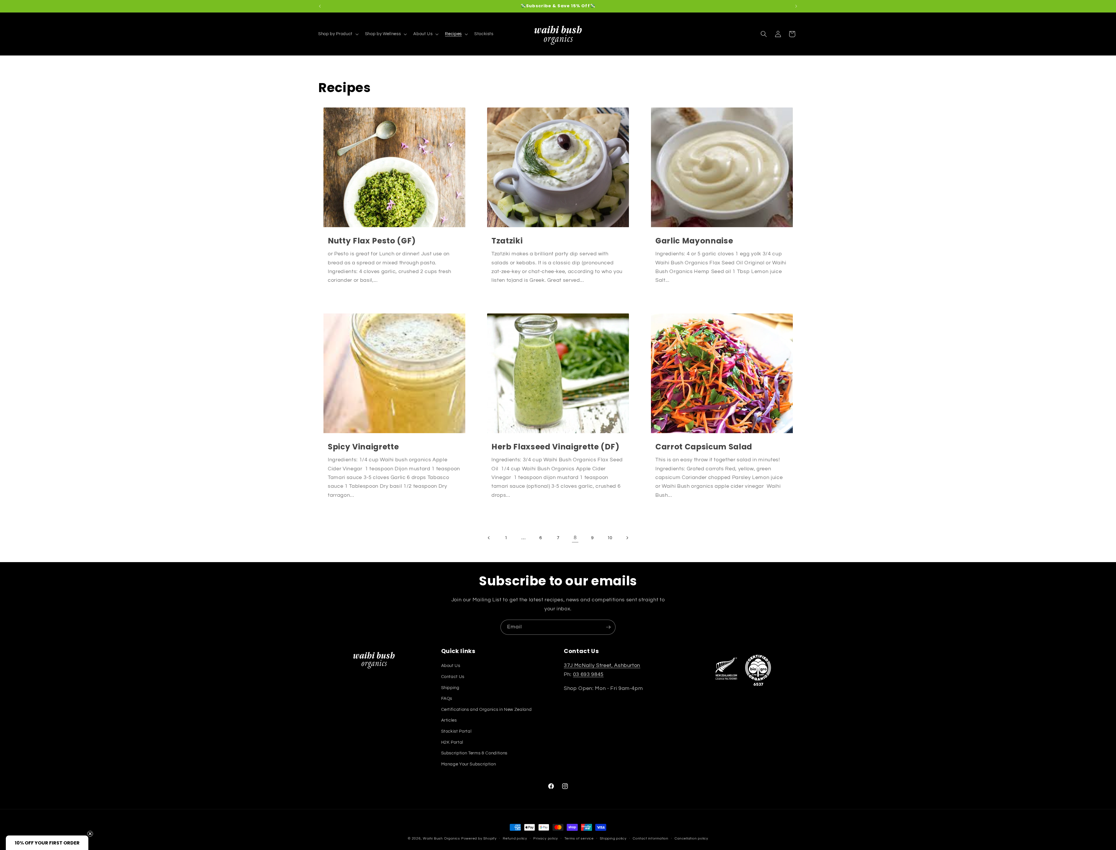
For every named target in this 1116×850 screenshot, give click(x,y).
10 (609, 537)
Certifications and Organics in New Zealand (486, 709)
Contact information (650, 838)
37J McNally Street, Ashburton (602, 665)
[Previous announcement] (320, 6)
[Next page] (627, 538)
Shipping (450, 687)
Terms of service (579, 838)
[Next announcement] (796, 6)
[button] (337, 34)
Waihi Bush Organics (441, 838)
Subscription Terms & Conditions (474, 753)
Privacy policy (545, 838)
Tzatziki (507, 241)
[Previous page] (489, 538)
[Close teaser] (90, 834)
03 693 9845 (588, 674)
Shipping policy (613, 838)
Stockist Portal (456, 731)
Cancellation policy (691, 838)
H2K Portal (452, 742)
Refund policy (515, 838)
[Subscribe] (608, 627)
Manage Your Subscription (468, 764)
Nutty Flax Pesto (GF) (372, 241)
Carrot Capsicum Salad (703, 447)
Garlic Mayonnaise (694, 241)
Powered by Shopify (479, 838)
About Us (450, 665)
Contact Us (453, 676)
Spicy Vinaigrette (363, 447)
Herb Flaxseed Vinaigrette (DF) (555, 447)
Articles (449, 720)
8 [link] (575, 537)
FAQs (447, 698)
